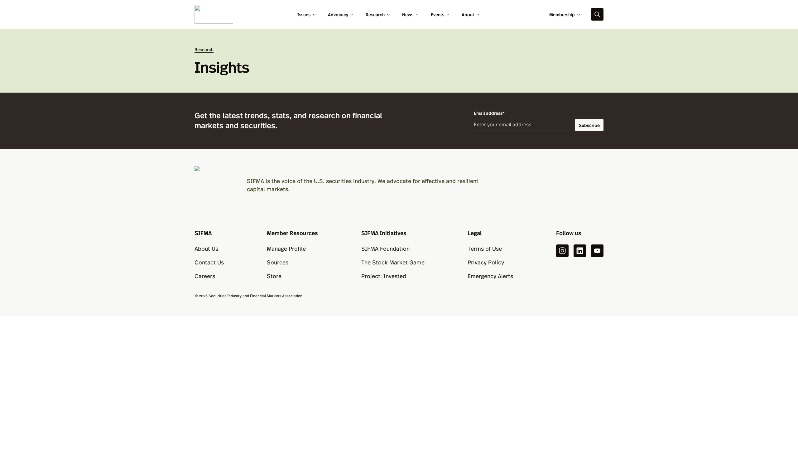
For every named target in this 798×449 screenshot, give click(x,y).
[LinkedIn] (580, 250)
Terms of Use (485, 248)
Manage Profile (286, 248)
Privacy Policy (486, 262)
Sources (277, 262)
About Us (206, 248)
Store (274, 276)
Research (375, 14)
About (468, 14)
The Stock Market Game (393, 262)
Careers (205, 276)
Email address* (489, 113)
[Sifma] (214, 13)
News (407, 14)
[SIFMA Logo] (213, 185)
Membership (562, 14)
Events (437, 14)
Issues (303, 14)
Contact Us (209, 262)
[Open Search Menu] (597, 14)
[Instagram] (562, 250)
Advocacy (338, 14)
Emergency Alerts (490, 276)
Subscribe (589, 125)
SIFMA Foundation (385, 248)
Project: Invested (383, 276)
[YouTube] (597, 250)
